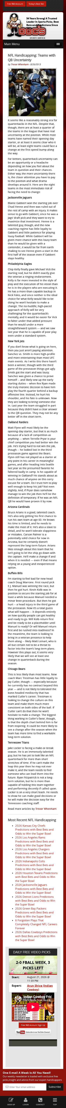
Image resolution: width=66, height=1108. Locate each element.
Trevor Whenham (19, 64)
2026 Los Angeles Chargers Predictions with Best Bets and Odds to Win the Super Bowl (34, 853)
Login (26, 1105)
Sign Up (11, 1105)
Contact (40, 1105)
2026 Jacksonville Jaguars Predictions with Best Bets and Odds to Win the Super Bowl (34, 888)
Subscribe (55, 1086)
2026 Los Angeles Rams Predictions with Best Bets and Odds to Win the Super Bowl (34, 841)
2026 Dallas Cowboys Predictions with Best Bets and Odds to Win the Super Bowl (36, 936)
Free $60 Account (15, 3)
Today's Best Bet (36, 3)
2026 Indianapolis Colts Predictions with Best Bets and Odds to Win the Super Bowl (34, 865)
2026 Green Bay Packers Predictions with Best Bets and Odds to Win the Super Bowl (34, 912)
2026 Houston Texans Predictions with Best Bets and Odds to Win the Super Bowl (36, 877)
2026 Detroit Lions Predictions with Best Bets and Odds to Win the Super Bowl (35, 900)
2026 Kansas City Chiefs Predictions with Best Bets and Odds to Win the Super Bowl (34, 829)
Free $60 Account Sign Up (33, 1025)
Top (55, 1105)
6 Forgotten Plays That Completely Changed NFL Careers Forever (36, 924)
